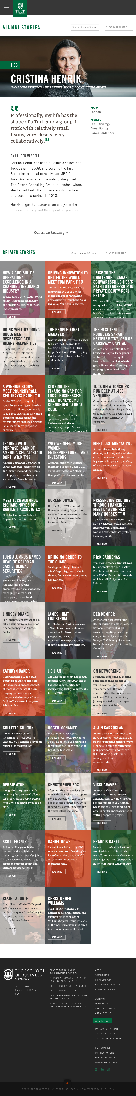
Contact (100, 998)
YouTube (108, 1069)
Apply (98, 970)
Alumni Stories (22, 27)
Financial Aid (103, 979)
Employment (102, 1047)
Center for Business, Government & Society (63, 972)
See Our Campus (105, 1008)
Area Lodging (103, 1013)
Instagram (96, 1069)
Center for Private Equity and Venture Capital (68, 997)
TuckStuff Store (105, 1033)
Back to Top (68, 1082)
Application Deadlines (108, 984)
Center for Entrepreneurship (68, 985)
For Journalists (105, 1057)
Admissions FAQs (105, 989)
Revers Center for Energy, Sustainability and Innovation (68, 1005)
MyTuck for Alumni (106, 1028)
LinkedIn (102, 1069)
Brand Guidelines (106, 1062)
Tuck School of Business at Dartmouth (20, 8)
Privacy (109, 1089)
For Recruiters (104, 1052)
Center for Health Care (64, 990)
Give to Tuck (102, 1020)
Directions (101, 1003)
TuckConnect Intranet (109, 1038)
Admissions (102, 975)
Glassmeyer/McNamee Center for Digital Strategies (68, 979)
